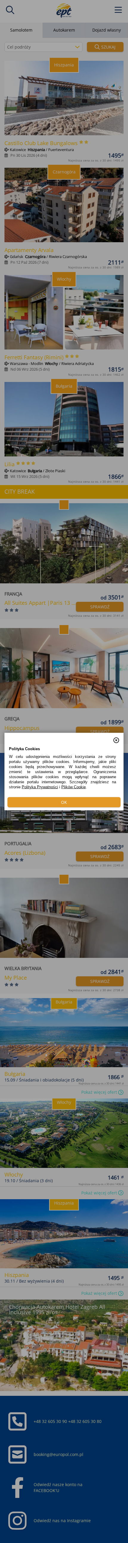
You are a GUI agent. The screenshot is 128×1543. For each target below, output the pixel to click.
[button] (116, 737)
